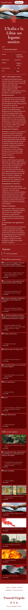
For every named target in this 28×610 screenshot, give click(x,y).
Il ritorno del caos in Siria (10, 566)
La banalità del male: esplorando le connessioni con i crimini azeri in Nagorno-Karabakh (13, 453)
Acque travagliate (7, 471)
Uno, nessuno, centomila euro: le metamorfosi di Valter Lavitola (12, 282)
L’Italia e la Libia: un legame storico (13, 503)
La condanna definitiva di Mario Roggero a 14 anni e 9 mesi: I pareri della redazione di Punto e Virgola (13, 317)
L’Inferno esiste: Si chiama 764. (12, 349)
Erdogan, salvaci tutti (9, 334)
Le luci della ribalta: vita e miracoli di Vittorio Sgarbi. (14, 365)
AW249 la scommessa (9, 550)
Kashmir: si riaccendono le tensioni (13, 519)
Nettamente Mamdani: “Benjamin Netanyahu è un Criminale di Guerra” (13, 300)
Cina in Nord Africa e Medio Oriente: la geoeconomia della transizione (14, 398)
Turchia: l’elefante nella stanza (12, 534)
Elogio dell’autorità (8, 415)
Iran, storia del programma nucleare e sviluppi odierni (14, 487)
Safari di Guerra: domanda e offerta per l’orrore (13, 436)
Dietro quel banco (8, 382)
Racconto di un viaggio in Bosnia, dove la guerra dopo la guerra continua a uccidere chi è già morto (13, 264)
